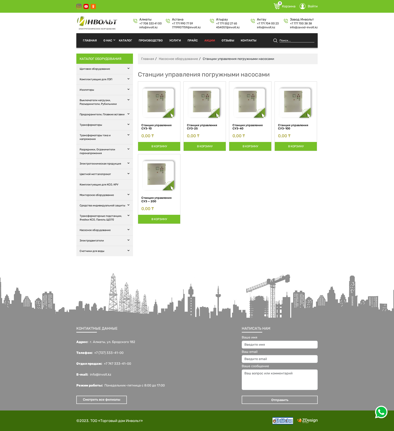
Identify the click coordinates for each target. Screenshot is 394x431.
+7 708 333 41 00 (150, 23)
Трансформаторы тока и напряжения (95, 137)
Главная (90, 40)
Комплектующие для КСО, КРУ (99, 184)
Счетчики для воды (92, 251)
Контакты (248, 40)
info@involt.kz (148, 27)
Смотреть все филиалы (101, 399)
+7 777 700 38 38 (301, 23)
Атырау (222, 19)
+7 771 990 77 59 (182, 23)
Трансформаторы (91, 124)
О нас (107, 40)
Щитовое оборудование (95, 68)
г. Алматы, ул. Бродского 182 (112, 342)
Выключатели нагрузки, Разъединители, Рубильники (98, 102)
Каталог (125, 40)
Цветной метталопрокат (95, 174)
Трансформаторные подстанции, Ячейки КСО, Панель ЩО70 (101, 217)
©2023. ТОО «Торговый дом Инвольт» (109, 421)
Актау (261, 19)
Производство (151, 40)
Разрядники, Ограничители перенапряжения (97, 151)
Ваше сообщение (255, 366)
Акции (209, 40)
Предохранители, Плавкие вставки (102, 114)
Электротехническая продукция (100, 163)
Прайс (193, 40)
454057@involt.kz (228, 27)
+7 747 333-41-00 (117, 363)
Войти (313, 6)
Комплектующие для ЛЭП (96, 79)
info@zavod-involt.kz (304, 27)
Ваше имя (249, 337)
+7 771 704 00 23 (268, 23)
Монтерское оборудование (97, 195)
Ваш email (250, 351)
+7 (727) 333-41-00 (109, 352)
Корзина (287, 5)
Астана (177, 19)
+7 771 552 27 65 (226, 23)
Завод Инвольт (302, 19)
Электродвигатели (92, 240)
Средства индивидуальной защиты (102, 205)
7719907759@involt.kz (186, 27)
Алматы (145, 19)
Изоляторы (87, 89)
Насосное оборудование (95, 230)
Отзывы (228, 40)
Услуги (175, 40)
